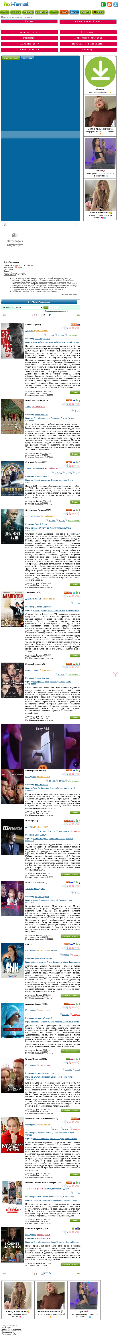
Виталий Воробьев (43, 607)
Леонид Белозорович (44, 1073)
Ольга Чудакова (58, 1242)
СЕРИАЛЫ (28, 12)
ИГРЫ (87, 12)
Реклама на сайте (9, 1334)
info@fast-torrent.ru (10, 1326)
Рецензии (29, 38)
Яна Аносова (71, 1139)
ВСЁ (5, 12)
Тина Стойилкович (41, 788)
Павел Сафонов (10, 275)
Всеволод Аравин (42, 339)
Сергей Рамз (69, 1197)
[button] (46, 307)
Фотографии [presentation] (27, 58)
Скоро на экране (29, 32)
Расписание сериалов (88, 38)
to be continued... (74, 335)
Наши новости (29, 49)
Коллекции (88, 32)
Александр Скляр (57, 682)
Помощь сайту (8, 1332)
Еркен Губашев (72, 610)
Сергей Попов (41, 524)
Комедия (47, 1189)
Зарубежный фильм (34, 1189)
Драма (28, 406)
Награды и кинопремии (88, 43)
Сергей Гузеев (72, 342)
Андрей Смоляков (41, 528)
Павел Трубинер (40, 610)
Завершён (76, 831)
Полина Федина (57, 1139)
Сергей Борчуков (42, 1238)
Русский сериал (41, 331)
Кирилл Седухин (42, 678)
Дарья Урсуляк (39, 962)
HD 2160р (50, 335)
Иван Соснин (42, 1197)
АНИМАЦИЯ (41, 12)
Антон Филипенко (54, 962)
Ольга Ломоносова (42, 418)
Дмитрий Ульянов (58, 900)
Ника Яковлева (41, 784)
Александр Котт (42, 476)
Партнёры (6, 1328)
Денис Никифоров (59, 1077)
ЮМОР (64, 12)
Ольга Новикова (60, 1133)
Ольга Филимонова (71, 962)
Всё (30, 302)
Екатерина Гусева (41, 682)
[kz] (74, 593)
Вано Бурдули (41, 835)
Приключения (38, 468)
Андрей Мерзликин (42, 480)
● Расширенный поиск (88, 21)
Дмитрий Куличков (57, 342)
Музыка (35, 670)
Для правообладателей (12, 1330)
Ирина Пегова (57, 1200)
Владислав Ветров (59, 418)
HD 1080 (61, 335)
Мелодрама (30, 777)
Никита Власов (55, 1197)
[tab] (11, 58)
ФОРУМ (74, 12)
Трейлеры (88, 49)
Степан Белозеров (58, 788)
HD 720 (77, 473)
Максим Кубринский (43, 1018)
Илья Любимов (70, 1200)
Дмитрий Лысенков (42, 1200)
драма (54, 950)
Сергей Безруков (40, 839)
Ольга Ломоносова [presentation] (11, 58)
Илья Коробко (56, 1022)
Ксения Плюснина (41, 1022)
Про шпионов (64, 831)
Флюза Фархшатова (43, 958)
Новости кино (29, 43)
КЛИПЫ (99, 12)
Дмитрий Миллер (40, 342)
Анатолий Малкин (44, 1133)
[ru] (78, 325)
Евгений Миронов (59, 480)
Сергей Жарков (72, 1242)
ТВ (54, 12)
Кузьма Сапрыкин (57, 528)
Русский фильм (38, 406)
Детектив (29, 331)
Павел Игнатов (41, 414)
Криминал (36, 599)
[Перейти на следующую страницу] (78, 315)
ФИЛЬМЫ (16, 12)
